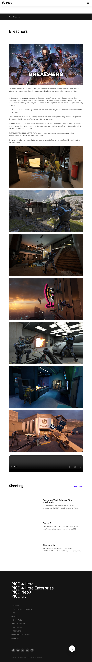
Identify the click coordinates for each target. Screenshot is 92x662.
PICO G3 (18, 596)
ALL (10, 17)
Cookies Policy (17, 627)
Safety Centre (16, 631)
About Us (15, 638)
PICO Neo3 (21, 592)
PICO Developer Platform (21, 609)
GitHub (14, 616)
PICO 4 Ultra (22, 584)
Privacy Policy (17, 620)
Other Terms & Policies (20, 634)
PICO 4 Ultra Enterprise (32, 588)
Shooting (16, 17)
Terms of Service (18, 623)
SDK (13, 613)
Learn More (77, 486)
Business (15, 605)
